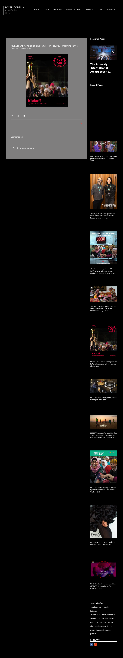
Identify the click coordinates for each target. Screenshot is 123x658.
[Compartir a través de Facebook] (12, 115)
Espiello (106, 607)
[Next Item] (113, 53)
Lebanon (93, 611)
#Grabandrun (95, 607)
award (111, 618)
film (91, 626)
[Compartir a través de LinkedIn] (24, 115)
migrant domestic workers (100, 630)
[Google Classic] (95, 644)
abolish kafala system (99, 618)
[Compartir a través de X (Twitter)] (18, 115)
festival (110, 622)
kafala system (100, 626)
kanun (109, 626)
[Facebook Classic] (91, 644)
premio (93, 634)
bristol (92, 622)
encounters (101, 622)
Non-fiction (11, 10)
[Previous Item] (94, 53)
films (7, 13)
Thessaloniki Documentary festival (103, 615)
